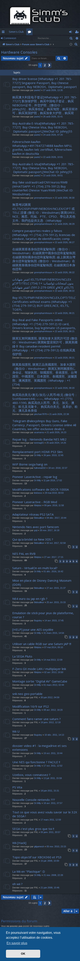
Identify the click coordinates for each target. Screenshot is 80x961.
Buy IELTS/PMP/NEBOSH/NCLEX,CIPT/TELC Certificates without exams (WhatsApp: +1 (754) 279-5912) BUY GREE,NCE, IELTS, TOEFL (44, 303)
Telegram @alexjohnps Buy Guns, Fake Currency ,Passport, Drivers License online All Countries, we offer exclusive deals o (44, 425)
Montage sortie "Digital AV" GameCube (39, 681)
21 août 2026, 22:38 (59, 414)
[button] (49, 65)
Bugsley (38, 620)
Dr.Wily (37, 455)
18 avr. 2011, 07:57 (52, 803)
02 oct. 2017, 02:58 (56, 543)
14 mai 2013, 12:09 (52, 660)
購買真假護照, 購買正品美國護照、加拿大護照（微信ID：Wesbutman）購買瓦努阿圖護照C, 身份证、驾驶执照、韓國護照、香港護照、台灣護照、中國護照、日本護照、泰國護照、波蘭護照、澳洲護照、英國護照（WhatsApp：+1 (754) (44, 374)
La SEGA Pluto (22, 656)
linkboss (38, 493)
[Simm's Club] (40, 15)
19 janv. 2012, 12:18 (51, 722)
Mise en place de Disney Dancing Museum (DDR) (41, 582)
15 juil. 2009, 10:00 (50, 861)
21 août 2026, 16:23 (56, 432)
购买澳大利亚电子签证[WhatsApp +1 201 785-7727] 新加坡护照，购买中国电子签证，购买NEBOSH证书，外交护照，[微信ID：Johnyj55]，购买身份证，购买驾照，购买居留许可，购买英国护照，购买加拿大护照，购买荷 (45, 105)
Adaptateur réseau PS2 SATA (33, 514)
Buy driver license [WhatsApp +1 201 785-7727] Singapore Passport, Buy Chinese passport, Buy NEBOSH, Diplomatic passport (44, 83)
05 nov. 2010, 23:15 (56, 846)
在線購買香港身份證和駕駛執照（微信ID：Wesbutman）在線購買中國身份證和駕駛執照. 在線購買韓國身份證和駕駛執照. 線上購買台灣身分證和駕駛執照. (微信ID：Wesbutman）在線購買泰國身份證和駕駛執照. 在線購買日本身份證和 (44, 259)
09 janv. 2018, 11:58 (54, 505)
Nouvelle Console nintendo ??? (33, 800)
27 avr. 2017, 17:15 (53, 557)
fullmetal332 (40, 468)
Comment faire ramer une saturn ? (36, 719)
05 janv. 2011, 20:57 (50, 832)
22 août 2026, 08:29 (64, 224)
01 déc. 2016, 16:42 (53, 571)
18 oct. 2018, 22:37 (57, 468)
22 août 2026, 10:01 (53, 157)
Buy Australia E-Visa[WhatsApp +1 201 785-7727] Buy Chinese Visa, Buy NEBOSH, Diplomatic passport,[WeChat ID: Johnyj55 (43, 127)
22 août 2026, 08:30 (64, 198)
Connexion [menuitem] (71, 32)
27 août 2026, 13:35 (53, 90)
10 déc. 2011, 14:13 (54, 735)
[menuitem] (76, 44)
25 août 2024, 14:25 (56, 443)
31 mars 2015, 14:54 (53, 633)
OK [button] (23, 953)
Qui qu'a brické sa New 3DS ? (32, 539)
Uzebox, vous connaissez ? (31, 775)
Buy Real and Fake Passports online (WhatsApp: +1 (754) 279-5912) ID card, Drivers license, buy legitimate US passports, (44, 324)
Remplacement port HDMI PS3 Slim (37, 452)
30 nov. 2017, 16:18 (49, 530)
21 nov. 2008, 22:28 (53, 875)
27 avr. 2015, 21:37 (56, 588)
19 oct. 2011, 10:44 (52, 753)
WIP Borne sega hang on (29, 464)
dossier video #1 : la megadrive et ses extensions (39, 748)
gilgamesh (39, 846)
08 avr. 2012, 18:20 (53, 710)
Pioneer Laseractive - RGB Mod (34, 502)
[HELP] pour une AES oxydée (32, 629)
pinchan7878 (40, 414)
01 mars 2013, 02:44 (53, 685)
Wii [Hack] (19, 843)
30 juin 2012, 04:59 (50, 697)
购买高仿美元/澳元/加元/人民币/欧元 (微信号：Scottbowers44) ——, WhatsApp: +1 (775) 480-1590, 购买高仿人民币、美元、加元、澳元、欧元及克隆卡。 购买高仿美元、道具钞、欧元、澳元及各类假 (45, 403)
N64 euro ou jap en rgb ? (29, 599)
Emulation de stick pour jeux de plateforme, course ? (43, 615)
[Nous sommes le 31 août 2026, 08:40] (71, 44)
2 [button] (45, 65)
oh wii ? (17, 884)
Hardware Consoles (19, 52)
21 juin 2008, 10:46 (50, 887)
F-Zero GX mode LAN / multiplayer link (39, 669)
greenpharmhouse (43, 198)
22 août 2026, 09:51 (53, 175)
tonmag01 (39, 443)
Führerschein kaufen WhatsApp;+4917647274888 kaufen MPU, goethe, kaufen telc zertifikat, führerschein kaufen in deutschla (42, 148)
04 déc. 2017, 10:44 (56, 518)
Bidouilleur (39, 518)
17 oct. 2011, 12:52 (52, 765)
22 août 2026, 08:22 (64, 272)
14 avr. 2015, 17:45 (54, 620)
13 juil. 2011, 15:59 (52, 778)
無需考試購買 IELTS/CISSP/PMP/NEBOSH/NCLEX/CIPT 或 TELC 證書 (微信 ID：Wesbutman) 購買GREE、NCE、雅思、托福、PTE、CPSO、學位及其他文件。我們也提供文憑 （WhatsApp (45, 212)
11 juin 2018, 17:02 (52, 480)
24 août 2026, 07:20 (53, 135)
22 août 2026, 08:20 (64, 388)
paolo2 (37, 90)
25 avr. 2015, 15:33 (56, 602)
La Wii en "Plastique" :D (28, 871)
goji (35, 530)
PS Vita (17, 787)
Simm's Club (16, 32)
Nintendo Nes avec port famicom (35, 527)
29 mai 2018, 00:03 (54, 493)
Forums (30, 32)
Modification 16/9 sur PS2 (30, 706)
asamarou (39, 432)
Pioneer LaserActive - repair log (34, 477)
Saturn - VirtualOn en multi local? (34, 568)
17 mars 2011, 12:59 (51, 819)
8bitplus (38, 505)
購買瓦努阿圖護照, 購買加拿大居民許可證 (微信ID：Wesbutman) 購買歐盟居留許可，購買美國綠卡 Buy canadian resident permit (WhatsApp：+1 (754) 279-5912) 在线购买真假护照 (45, 346)
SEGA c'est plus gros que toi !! (33, 829)
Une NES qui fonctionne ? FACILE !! (36, 762)
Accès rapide (4, 32)
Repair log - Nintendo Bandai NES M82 (39, 439)
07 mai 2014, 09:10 (53, 647)
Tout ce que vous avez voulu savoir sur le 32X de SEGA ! (44, 814)
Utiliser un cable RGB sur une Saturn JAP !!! (41, 644)
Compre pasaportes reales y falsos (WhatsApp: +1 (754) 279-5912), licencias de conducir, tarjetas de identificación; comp (43, 235)
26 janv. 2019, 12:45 (53, 455)
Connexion (10, 38)
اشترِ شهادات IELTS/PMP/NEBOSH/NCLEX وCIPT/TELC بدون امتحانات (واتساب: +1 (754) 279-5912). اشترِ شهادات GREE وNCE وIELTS (43, 283)
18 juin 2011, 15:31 (50, 790)
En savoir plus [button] (17, 943)
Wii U (15, 731)
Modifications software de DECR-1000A (40, 489)
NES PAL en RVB (23, 554)
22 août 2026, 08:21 (64, 313)
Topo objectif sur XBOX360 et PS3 (37, 857)
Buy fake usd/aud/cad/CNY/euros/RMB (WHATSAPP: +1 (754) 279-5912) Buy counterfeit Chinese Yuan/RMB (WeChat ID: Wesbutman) (42, 188)
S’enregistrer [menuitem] (77, 32)
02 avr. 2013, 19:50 (53, 672)
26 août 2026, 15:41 (53, 116)
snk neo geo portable (27, 694)
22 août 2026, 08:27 (64, 242)
